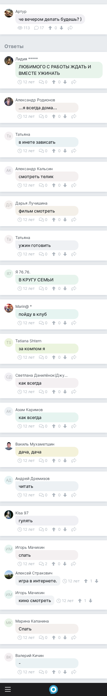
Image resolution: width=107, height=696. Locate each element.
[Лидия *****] (9, 60)
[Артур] (9, 13)
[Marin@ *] (9, 308)
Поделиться (70, 27)
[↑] (51, 28)
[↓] (60, 28)
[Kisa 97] (9, 514)
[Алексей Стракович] (9, 574)
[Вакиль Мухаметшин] (9, 445)
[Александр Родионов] (9, 101)
